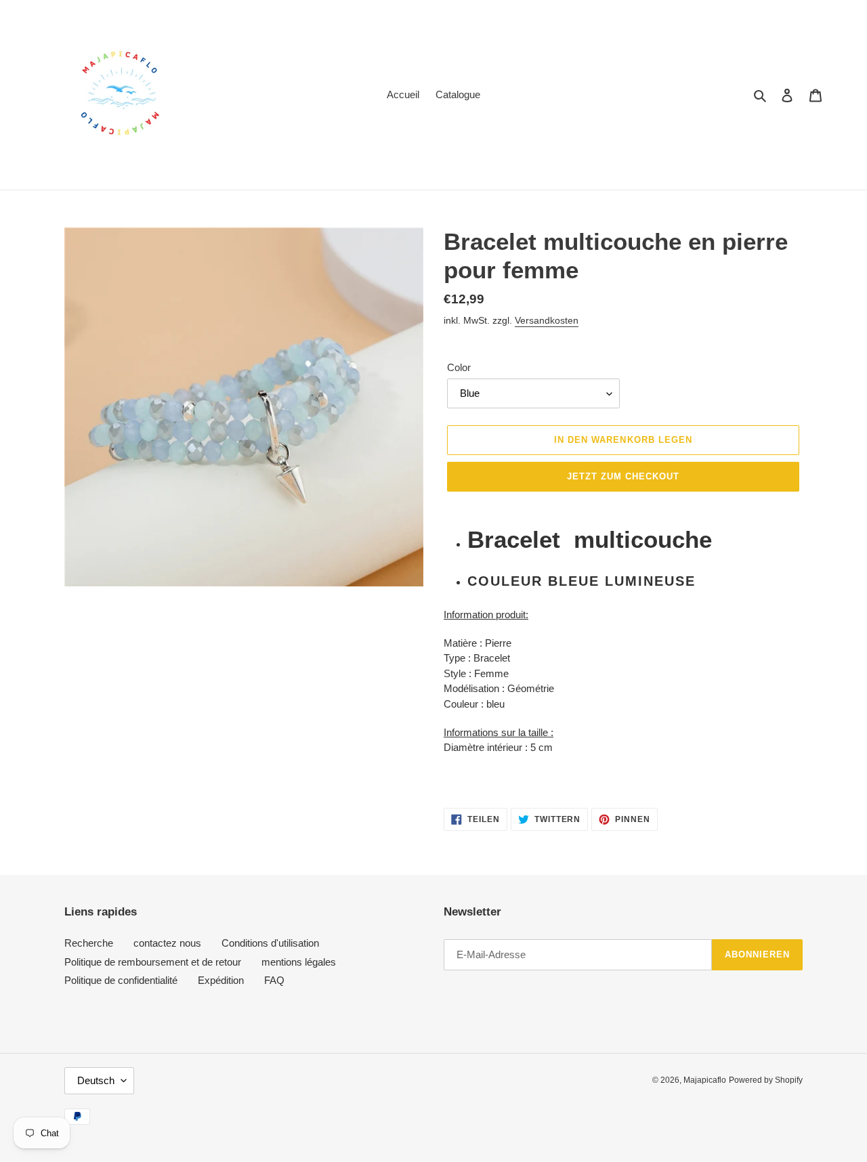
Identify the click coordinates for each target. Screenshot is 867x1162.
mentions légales (298, 962)
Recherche (88, 943)
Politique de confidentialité (120, 980)
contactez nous (167, 943)
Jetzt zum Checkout (623, 476)
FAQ (274, 980)
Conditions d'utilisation (270, 943)
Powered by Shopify (766, 1080)
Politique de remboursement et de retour (152, 962)
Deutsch (95, 1080)
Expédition (221, 980)
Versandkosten (546, 320)
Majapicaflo (704, 1080)
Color (459, 367)
